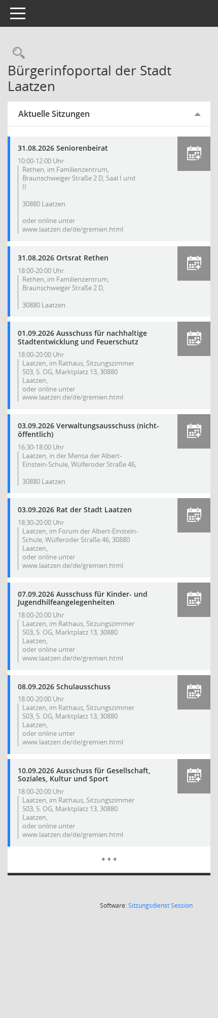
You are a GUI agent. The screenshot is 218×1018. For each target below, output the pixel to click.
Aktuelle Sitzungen (54, 113)
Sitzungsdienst (160, 905)
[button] (193, 154)
